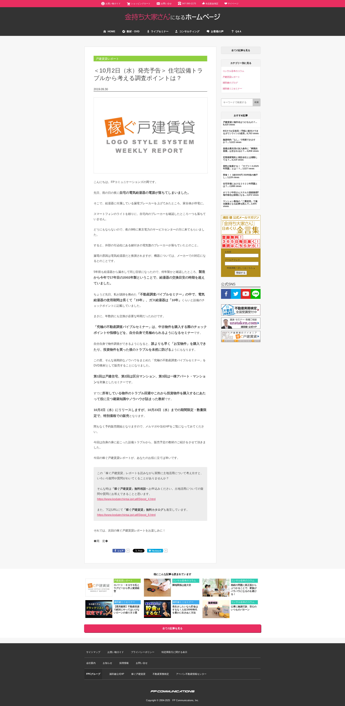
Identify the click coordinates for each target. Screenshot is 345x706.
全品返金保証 (211, 3)
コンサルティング (189, 31)
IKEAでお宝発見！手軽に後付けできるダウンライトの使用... (240, 132)
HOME (111, 31)
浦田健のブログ (230, 82)
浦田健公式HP (116, 674)
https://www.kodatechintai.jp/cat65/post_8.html (126, 514)
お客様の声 (217, 31)
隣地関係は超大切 (181, 585)
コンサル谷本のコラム (233, 71)
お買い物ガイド (113, 3)
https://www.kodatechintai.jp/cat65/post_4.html (126, 499)
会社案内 (91, 663)
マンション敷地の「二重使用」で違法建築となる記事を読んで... (240, 202)
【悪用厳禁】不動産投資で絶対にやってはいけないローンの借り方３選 (126, 609)
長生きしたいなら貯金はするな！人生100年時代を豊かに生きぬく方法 (185, 609)
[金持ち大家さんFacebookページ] (226, 297)
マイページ (233, 3)
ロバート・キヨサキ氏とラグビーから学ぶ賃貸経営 (126, 588)
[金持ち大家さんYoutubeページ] (246, 297)
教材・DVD (133, 31)
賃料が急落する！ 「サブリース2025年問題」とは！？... (241, 167)
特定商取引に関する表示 (174, 652)
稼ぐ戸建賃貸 (138, 674)
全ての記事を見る (240, 50)
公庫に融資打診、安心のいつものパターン (244, 608)
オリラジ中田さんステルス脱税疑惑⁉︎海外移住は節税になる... (241, 193)
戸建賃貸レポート (107, 58)
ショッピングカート (140, 3)
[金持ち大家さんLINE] (256, 297)
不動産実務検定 (161, 674)
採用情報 (124, 663)
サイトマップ (93, 652)
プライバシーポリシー (142, 652)
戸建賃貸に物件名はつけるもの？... (240, 122)
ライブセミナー (160, 31)
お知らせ (107, 663)
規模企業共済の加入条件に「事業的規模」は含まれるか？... (240, 149)
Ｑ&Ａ (238, 31)
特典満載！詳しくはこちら (240, 268)
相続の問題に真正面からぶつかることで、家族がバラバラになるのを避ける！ (244, 590)
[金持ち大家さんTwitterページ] (236, 297)
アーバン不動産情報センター (191, 674)
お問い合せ (166, 3)
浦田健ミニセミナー (232, 88)
